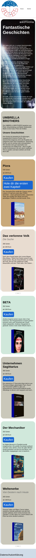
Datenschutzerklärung (11, 554)
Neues (22, 8)
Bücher (29, 8)
